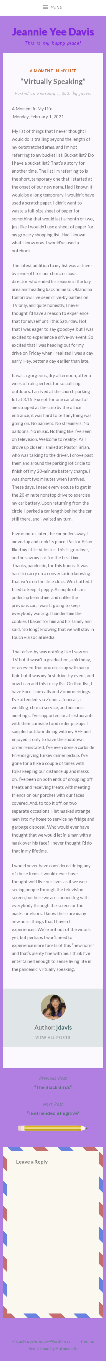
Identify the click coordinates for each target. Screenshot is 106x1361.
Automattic (66, 1348)
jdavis (85, 93)
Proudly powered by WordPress (41, 1341)
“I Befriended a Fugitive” (53, 1108)
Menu (56, 7)
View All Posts (53, 1037)
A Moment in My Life (53, 70)
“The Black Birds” (53, 1082)
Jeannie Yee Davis (53, 31)
